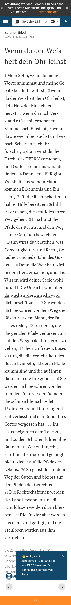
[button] (67, 8)
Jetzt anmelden (47, 12)
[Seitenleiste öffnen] (35, 600)
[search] (33, 21)
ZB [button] (53, 21)
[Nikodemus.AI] (9, 576)
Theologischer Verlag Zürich (22, 37)
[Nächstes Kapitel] (61, 586)
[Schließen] (63, 555)
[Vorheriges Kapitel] (9, 586)
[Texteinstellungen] (66, 22)
